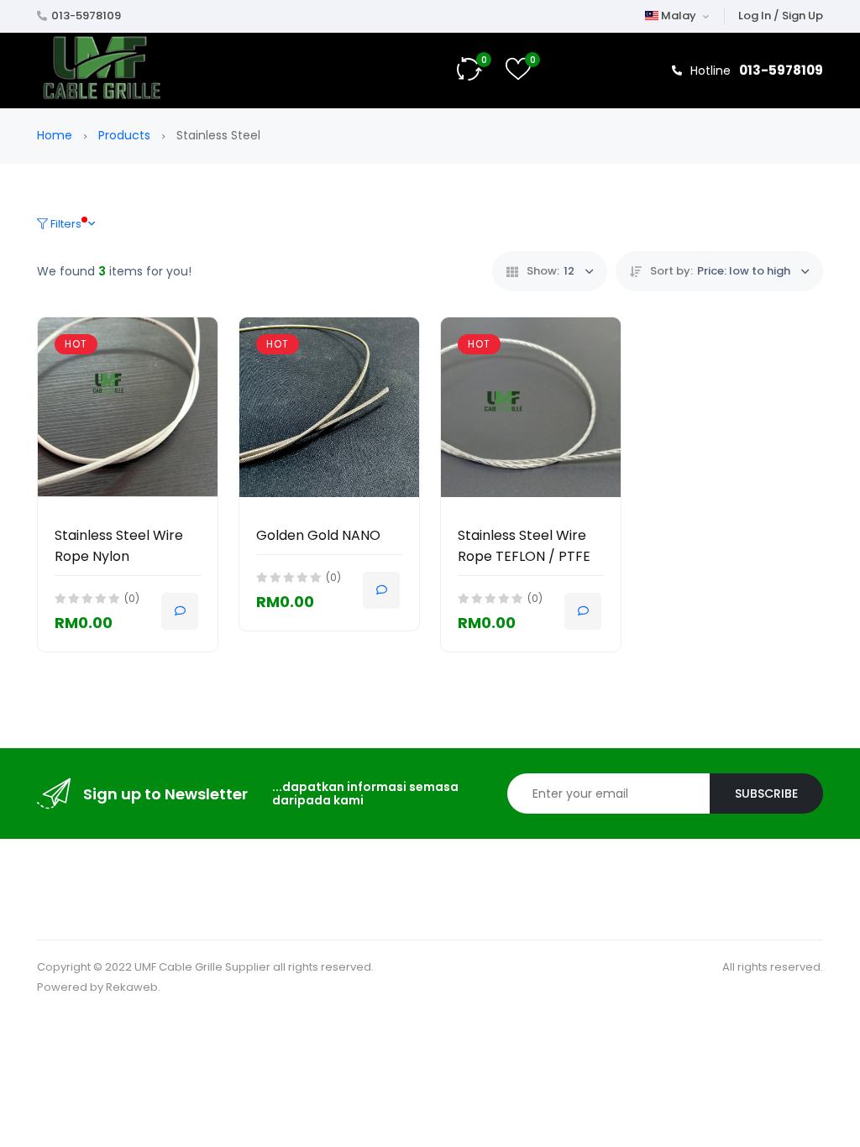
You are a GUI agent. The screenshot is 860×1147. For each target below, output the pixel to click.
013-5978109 (86, 16)
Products (126, 135)
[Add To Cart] (179, 611)
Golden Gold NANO (318, 535)
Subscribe (766, 793)
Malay (678, 16)
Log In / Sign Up (780, 16)
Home (56, 135)
